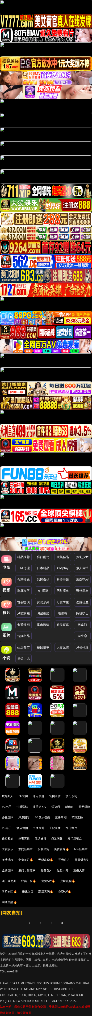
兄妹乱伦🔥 (67, 881)
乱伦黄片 (71, 828)
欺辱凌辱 (23, 590)
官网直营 (55, 796)
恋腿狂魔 (82, 602)
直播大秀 (79, 870)
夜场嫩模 (40, 838)
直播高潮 (61, 817)
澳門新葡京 (25, 849)
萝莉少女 (82, 557)
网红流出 (63, 590)
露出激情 (43, 625)
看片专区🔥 (9, 892)
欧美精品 (63, 557)
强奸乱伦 (43, 557)
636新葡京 (81, 849)
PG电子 (7, 807)
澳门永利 (71, 796)
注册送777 (39, 807)
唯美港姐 (63, 579)
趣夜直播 (24, 838)
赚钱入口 (27, 892)
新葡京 (69, 807)
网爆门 (82, 625)
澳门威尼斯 (9, 881)
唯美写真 (63, 625)
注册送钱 (22, 807)
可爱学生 (63, 602)
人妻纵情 (63, 647)
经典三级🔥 (28, 881)
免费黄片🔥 (25, 860)
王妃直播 (55, 828)
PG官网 (23, 796)
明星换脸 (43, 613)
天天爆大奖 (82, 860)
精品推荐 (23, 557)
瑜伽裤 (62, 613)
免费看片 (46, 870)
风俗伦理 (82, 647)
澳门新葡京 (74, 838)
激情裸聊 (7, 860)
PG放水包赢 (42, 817)
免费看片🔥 (61, 849)
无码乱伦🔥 (45, 860)
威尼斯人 (7, 796)
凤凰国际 (24, 817)
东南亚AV (82, 579)
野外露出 (82, 590)
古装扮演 (23, 602)
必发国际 (57, 838)
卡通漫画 (23, 625)
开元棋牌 (38, 796)
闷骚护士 (82, 613)
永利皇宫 (43, 849)
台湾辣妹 (23, 579)
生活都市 (23, 647)
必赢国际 (7, 817)
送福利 (55, 807)
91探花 (43, 590)
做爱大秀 (62, 870)
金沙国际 (7, 870)
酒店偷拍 (22, 828)
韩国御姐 (43, 579)
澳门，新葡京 (27, 870)
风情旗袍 (23, 613)
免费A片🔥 (48, 881)
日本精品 (43, 568)
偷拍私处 (7, 838)
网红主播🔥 (9, 902)
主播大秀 (38, 828)
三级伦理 (23, 568)
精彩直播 (77, 817)
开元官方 (64, 860)
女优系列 (43, 602)
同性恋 (82, 636)
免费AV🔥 (64, 892)
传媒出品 (23, 636)
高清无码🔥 (45, 892)
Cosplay (62, 568)
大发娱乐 (7, 849)
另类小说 (23, 658)
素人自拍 (82, 568)
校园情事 (43, 647)
